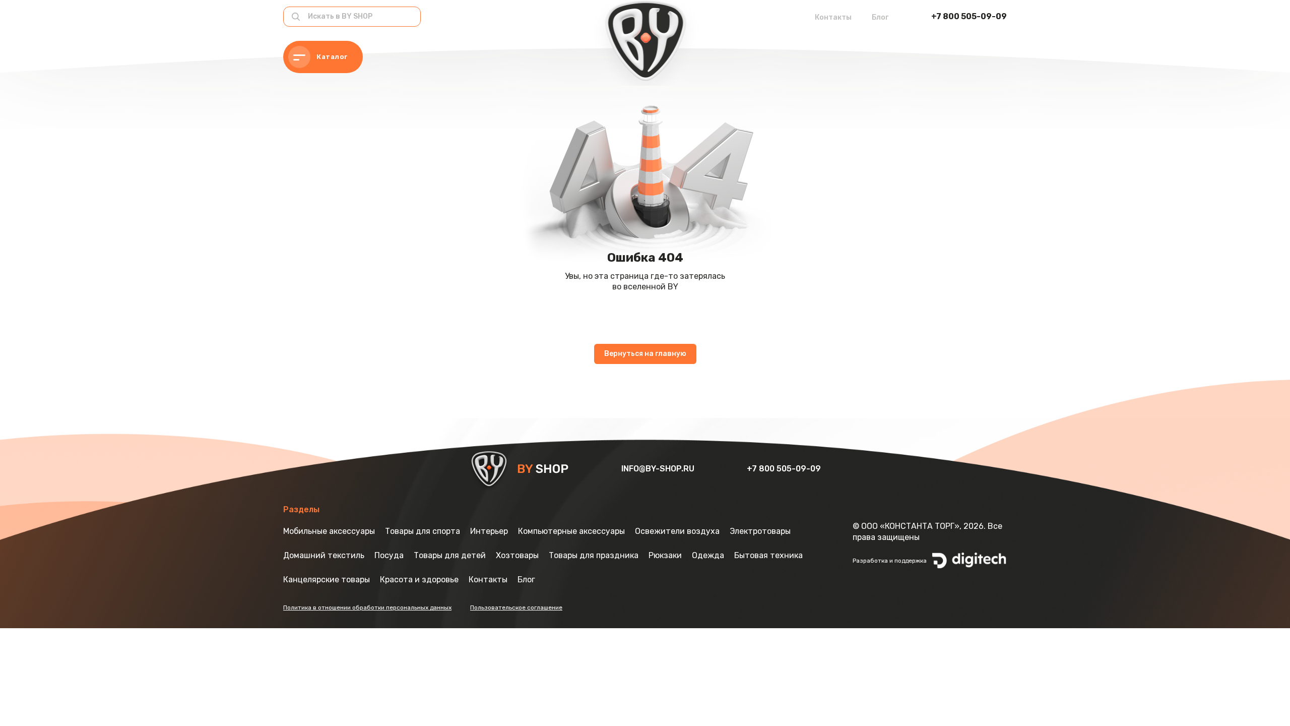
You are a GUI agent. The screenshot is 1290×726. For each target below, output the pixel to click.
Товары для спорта (422, 531)
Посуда (389, 555)
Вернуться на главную (645, 353)
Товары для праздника (593, 555)
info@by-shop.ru (658, 468)
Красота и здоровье (419, 579)
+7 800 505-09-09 (969, 16)
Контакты (833, 17)
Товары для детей (450, 555)
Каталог (332, 56)
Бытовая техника (768, 555)
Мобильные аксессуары (329, 531)
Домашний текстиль (323, 555)
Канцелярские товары (326, 579)
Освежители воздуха (677, 531)
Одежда (708, 555)
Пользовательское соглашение (516, 607)
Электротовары (760, 531)
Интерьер (489, 531)
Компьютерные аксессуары (571, 531)
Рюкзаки (665, 555)
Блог (880, 17)
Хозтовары (517, 555)
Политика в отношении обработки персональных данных (367, 607)
